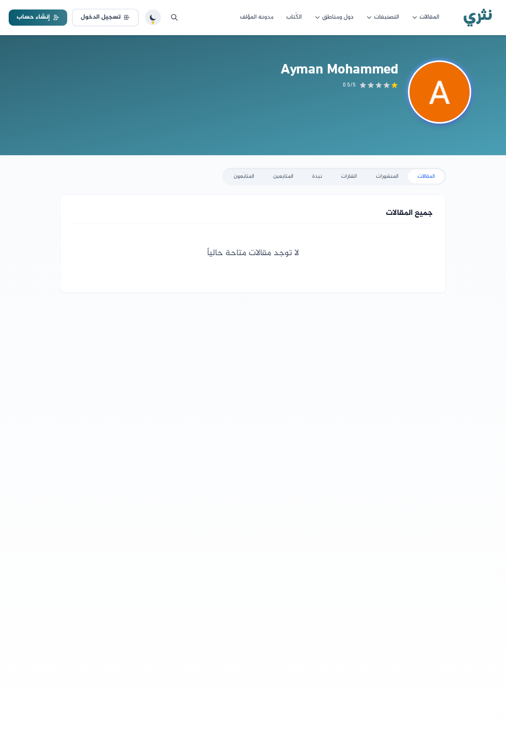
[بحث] (174, 17)
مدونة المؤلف (257, 17)
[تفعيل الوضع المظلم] (153, 17)
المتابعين (283, 176)
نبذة (317, 176)
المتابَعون (244, 176)
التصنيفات (386, 17)
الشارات (349, 176)
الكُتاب (294, 17)
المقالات (429, 17)
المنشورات (387, 176)
